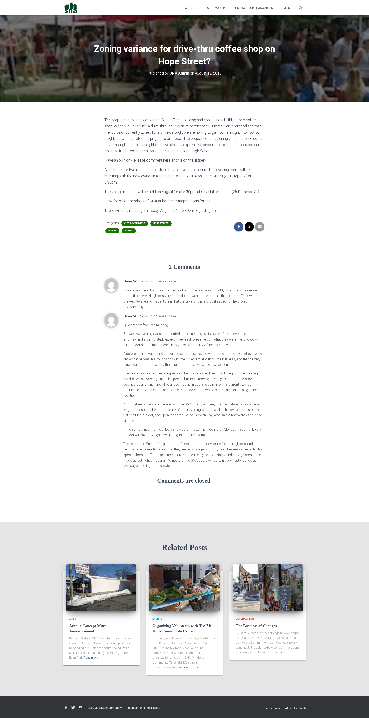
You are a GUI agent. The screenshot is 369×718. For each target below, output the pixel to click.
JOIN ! (287, 7)
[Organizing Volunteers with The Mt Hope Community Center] (184, 587)
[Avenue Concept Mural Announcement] (101, 587)
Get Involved (216, 7)
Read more (91, 657)
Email (81, 707)
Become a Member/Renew (105, 707)
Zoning (128, 231)
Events (157, 618)
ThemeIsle (299, 708)
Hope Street (161, 223)
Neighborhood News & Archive (255, 7)
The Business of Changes (256, 626)
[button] (200, 7)
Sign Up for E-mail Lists (144, 707)
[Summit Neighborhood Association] (71, 7)
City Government (134, 223)
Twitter (73, 708)
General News (245, 618)
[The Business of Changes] (268, 587)
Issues (112, 231)
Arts (72, 618)
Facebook (66, 708)
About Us (192, 7)
